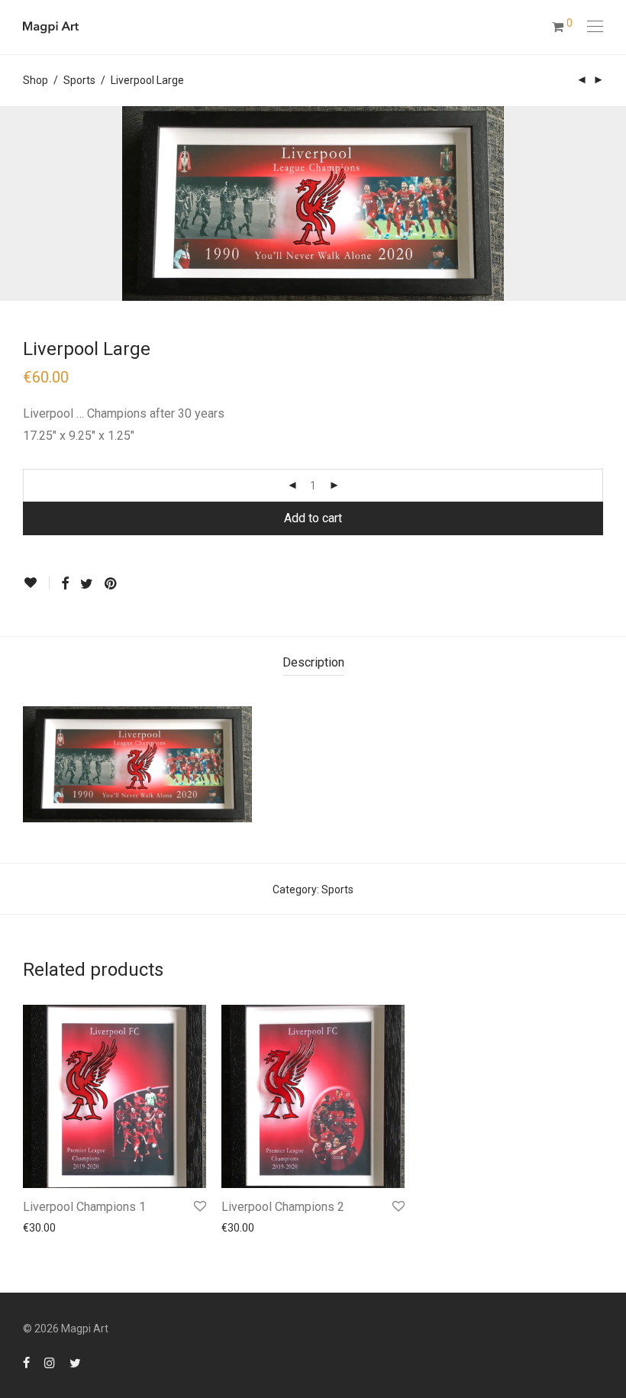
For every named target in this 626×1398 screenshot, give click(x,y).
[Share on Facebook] (65, 584)
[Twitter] (75, 1362)
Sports (79, 80)
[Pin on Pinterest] (111, 584)
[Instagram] (49, 1362)
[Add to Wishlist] (36, 582)
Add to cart (313, 518)
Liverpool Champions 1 (84, 1206)
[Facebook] (26, 1362)
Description (313, 662)
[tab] (313, 663)
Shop (35, 80)
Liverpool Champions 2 (282, 1206)
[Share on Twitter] (86, 584)
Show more (43, 1228)
